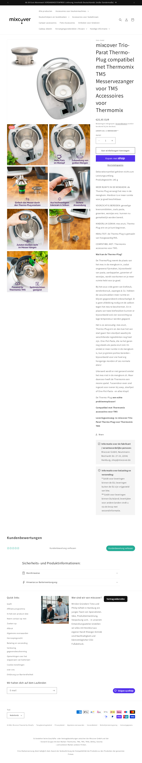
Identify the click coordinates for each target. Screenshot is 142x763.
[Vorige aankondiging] (8, 2)
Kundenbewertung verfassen (120, 548)
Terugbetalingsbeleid (44, 725)
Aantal (98, 135)
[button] (72, 11)
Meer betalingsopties (115, 165)
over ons (11, 669)
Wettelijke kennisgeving (108, 725)
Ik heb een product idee (17, 614)
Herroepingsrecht (15, 638)
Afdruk (10, 628)
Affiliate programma (16, 609)
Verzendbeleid (92, 725)
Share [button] (101, 434)
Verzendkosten (121, 124)
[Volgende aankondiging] (134, 2)
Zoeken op (12, 623)
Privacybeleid (59, 725)
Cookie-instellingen (15, 665)
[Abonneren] (54, 690)
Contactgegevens (126, 725)
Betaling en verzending (17, 643)
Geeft (9, 604)
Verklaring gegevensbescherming (17, 650)
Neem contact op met (16, 618)
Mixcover (16, 725)
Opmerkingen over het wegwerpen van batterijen (18, 658)
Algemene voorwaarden (17, 633)
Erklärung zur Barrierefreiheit (20, 674)
